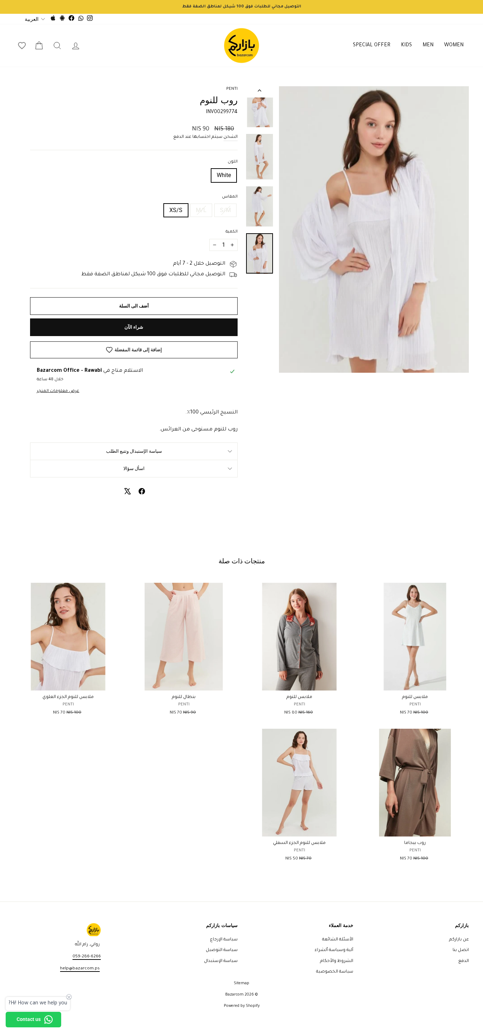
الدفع (463, 961)
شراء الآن (133, 327)
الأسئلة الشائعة (337, 939)
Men (428, 45)
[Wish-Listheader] (22, 45)
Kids (406, 45)
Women (454, 45)
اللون (233, 162)
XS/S (175, 210)
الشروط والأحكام (336, 961)
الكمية (232, 232)
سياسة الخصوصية (334, 971)
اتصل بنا (461, 950)
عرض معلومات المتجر (58, 391)
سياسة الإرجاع (224, 939)
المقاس (230, 197)
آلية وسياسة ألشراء (334, 950)
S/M (225, 210)
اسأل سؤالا (134, 468)
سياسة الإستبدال (221, 961)
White (224, 175)
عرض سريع (415, 682)
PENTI (232, 89)
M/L (201, 210)
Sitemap (241, 983)
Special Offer (371, 45)
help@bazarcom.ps (80, 968)
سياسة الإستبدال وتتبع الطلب (134, 451)
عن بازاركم (459, 939)
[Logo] (241, 45)
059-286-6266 (86, 956)
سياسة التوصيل (222, 950)
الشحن (230, 137)
